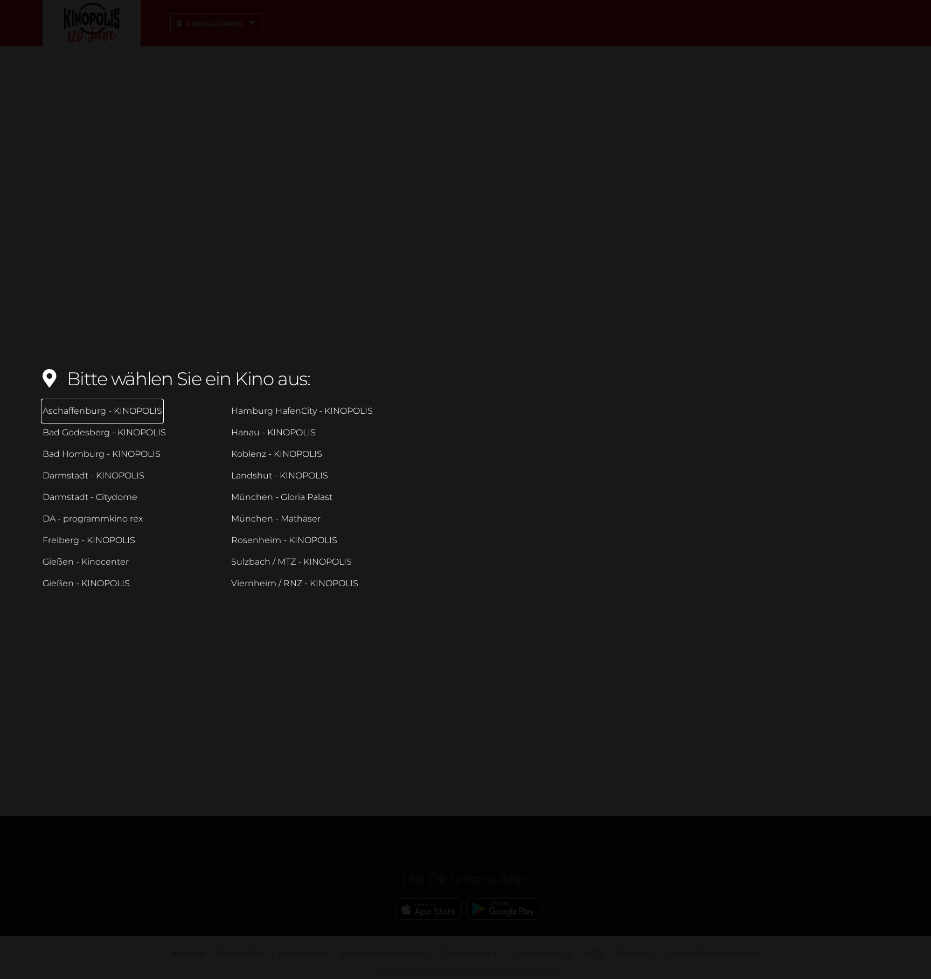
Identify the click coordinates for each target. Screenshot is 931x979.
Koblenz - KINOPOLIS (276, 454)
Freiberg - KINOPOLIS (89, 540)
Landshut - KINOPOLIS (279, 475)
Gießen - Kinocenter (86, 562)
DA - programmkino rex (93, 518)
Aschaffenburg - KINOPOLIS (102, 411)
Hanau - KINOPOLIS (273, 432)
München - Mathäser (276, 518)
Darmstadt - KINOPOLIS (93, 475)
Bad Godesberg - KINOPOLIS (104, 432)
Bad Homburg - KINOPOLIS (102, 454)
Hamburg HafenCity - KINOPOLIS (302, 411)
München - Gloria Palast (281, 497)
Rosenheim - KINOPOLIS (284, 540)
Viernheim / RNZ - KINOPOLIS (294, 583)
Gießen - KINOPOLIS (86, 583)
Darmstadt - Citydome (90, 497)
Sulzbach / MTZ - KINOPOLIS (291, 562)
